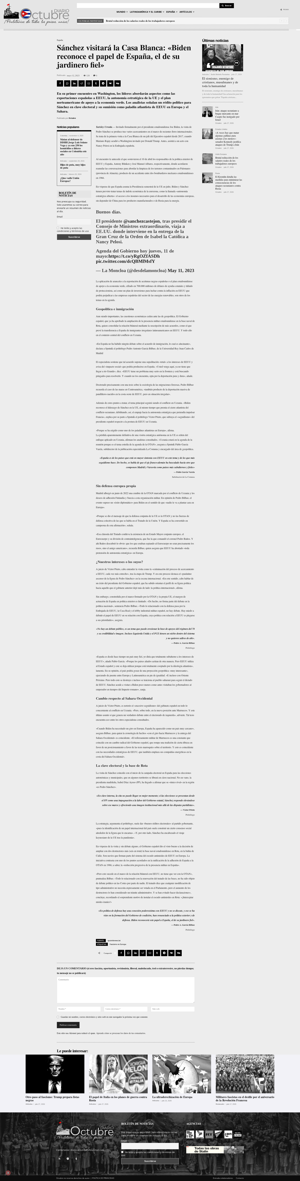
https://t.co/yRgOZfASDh (134, 256)
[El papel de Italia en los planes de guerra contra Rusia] (118, 1074)
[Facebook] (60, 83)
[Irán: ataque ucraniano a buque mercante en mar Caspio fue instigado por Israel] (207, 111)
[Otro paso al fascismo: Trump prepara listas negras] (55, 1074)
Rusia (217, 173)
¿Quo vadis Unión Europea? (69, 179)
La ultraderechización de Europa (172, 1097)
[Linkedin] (74, 83)
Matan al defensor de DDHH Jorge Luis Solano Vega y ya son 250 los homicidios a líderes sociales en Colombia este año (73, 147)
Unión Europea (221, 154)
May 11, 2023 (181, 270)
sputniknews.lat (114, 940)
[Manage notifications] (8, 1172)
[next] (287, 21)
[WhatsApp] (67, 83)
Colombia (63, 136)
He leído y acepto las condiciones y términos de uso (73, 230)
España (60, 40)
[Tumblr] (96, 83)
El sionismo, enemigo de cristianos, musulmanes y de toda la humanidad (220, 82)
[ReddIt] (81, 83)
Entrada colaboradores (223, 1178)
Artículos (63, 161)
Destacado (220, 1104)
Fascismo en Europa (118, 944)
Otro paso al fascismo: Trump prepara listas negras (52, 1098)
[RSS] (59, 1159)
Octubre (72, 118)
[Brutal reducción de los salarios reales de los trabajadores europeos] (207, 158)
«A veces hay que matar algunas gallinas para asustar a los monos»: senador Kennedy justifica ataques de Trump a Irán (228, 138)
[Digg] (117, 83)
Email (60, 216)
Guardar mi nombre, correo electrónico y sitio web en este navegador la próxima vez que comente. (104, 1017)
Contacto (240, 1178)
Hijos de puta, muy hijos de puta (72, 166)
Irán (216, 107)
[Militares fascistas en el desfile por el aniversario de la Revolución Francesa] (245, 1074)
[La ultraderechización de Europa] (181, 1074)
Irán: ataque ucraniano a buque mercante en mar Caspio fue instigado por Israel (227, 115)
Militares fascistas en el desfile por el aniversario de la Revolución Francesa (245, 1098)
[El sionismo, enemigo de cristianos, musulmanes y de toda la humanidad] (222, 57)
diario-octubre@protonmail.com (87, 1149)
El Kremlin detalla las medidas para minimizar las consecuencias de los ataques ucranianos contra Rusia (159, 21)
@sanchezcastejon (141, 221)
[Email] (89, 83)
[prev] (282, 21)
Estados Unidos (221, 129)
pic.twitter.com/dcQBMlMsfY (125, 261)
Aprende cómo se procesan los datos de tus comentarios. (121, 1033)
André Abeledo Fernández (220, 74)
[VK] (110, 83)
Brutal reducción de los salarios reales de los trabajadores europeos (226, 160)
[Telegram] (103, 83)
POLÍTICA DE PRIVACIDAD (103, 1178)
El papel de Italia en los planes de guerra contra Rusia (118, 1098)
